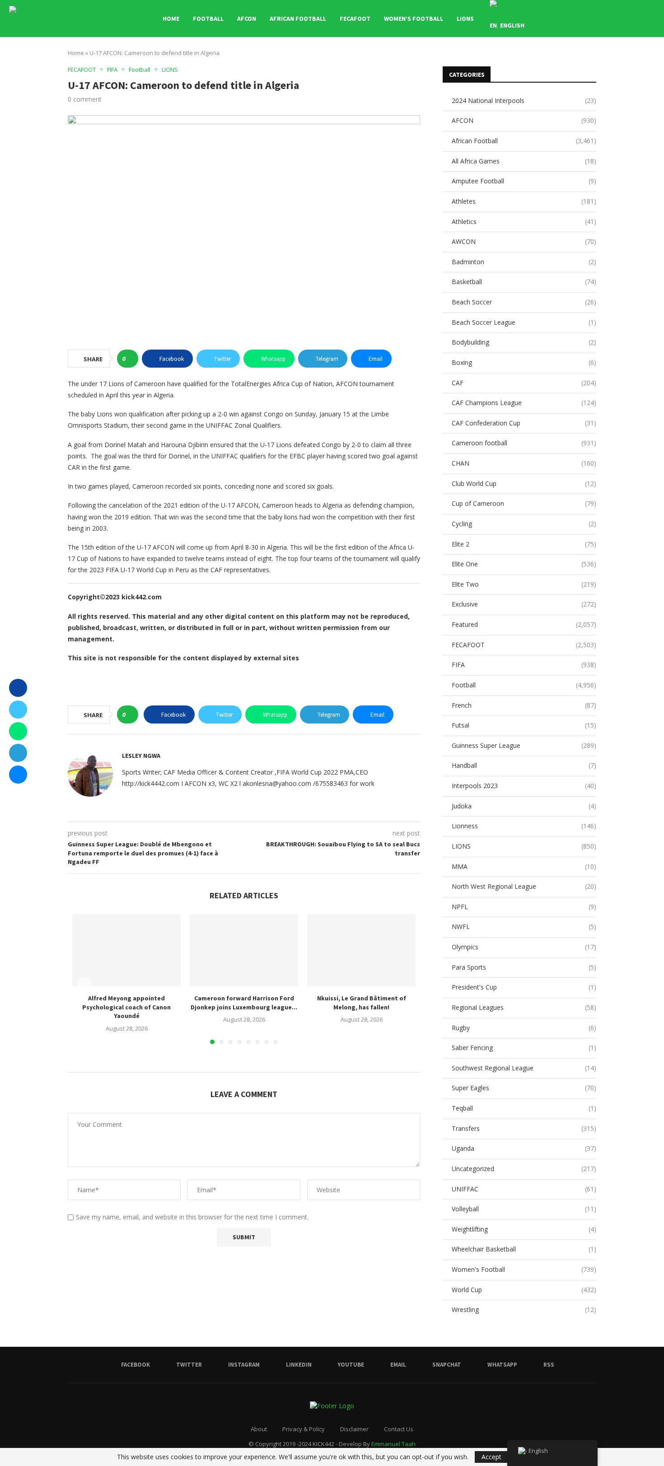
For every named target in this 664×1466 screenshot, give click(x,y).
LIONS (465, 18)
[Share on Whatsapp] (18, 731)
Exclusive (524, 604)
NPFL (524, 906)
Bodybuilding (524, 342)
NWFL (524, 926)
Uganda (524, 1148)
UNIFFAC (524, 1189)
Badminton (524, 261)
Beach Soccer (524, 302)
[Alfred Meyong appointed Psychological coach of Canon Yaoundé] (126, 950)
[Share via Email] (18, 775)
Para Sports (524, 967)
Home (171, 18)
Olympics (524, 947)
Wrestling (524, 1309)
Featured (524, 624)
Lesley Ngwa (141, 756)
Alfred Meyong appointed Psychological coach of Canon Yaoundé (126, 1007)
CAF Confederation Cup (524, 423)
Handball (524, 765)
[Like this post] (130, 359)
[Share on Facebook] (18, 688)
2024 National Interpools (524, 100)
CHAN (524, 463)
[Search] (650, 18)
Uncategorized (524, 1168)
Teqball (524, 1108)
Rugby (524, 1027)
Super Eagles (524, 1087)
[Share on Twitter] (18, 709)
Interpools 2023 (524, 785)
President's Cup (524, 987)
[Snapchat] (617, 18)
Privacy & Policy (303, 1429)
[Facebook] (560, 18)
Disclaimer (354, 1429)
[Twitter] (570, 18)
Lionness (524, 826)
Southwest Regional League (524, 1068)
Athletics (524, 221)
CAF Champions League (524, 402)
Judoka (524, 806)
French (524, 705)
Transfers (524, 1128)
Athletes (524, 201)
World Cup (524, 1289)
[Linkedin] (589, 18)
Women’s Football (413, 18)
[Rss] (636, 18)
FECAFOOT (355, 18)
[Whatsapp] (627, 18)
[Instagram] (579, 18)
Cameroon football (524, 443)
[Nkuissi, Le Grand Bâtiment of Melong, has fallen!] (361, 950)
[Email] (608, 18)
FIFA (524, 664)
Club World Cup (524, 483)
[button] (84, 984)
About (259, 1429)
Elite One (524, 564)
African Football (298, 18)
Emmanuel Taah (393, 1444)
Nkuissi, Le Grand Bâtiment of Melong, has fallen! (361, 1002)
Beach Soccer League (524, 322)
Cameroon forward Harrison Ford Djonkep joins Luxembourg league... (244, 1002)
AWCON (524, 241)
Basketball (524, 281)
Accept (491, 1456)
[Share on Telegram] (18, 753)
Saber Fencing (524, 1047)
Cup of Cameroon (524, 503)
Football (208, 18)
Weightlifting (524, 1229)
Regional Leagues (524, 1007)
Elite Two (524, 584)
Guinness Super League (524, 745)
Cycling (524, 523)
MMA (524, 866)
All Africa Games (524, 161)
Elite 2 (524, 544)
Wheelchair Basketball (524, 1249)
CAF (524, 382)
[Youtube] (598, 18)
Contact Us (398, 1429)
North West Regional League (524, 886)
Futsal (524, 725)
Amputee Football (524, 181)
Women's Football (524, 1269)
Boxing (524, 362)
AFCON (246, 18)
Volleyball (524, 1209)
